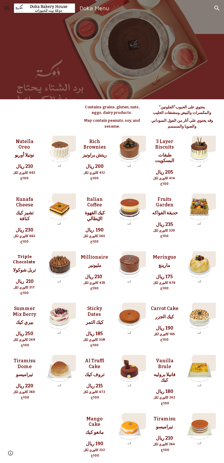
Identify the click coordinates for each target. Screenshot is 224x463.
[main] (112, 116)
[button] (7, 8)
